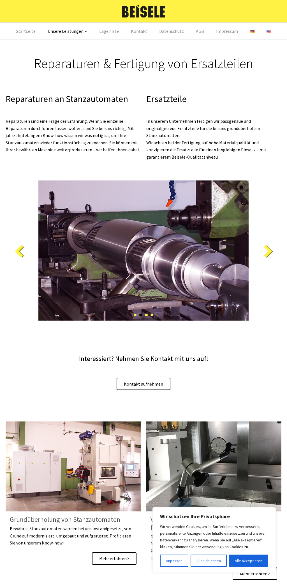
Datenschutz (171, 31)
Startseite (26, 31)
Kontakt (139, 31)
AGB (200, 31)
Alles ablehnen (208, 560)
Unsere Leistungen (66, 31)
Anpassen (174, 560)
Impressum (227, 31)
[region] (214, 540)
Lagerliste (109, 31)
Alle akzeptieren (248, 560)
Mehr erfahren (113, 558)
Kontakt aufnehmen (143, 384)
